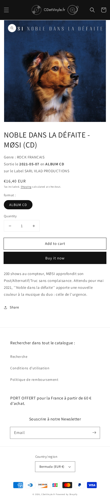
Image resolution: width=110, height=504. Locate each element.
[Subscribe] (94, 432)
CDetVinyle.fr (48, 494)
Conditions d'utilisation (29, 368)
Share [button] (14, 307)
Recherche (18, 356)
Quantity (10, 216)
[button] (6, 10)
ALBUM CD (18, 204)
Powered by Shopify (67, 494)
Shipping (26, 186)
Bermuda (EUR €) (51, 466)
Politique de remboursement (34, 379)
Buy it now (55, 258)
